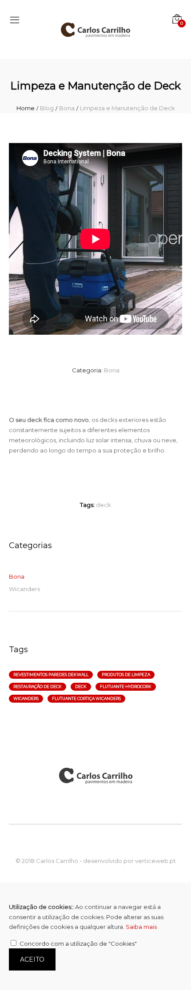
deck (103, 504)
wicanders (26, 698)
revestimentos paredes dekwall (50, 674)
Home (25, 108)
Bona (67, 108)
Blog (47, 108)
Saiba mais (141, 926)
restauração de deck (37, 686)
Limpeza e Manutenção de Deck (127, 108)
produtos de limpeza (126, 674)
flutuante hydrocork (125, 686)
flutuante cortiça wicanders (86, 698)
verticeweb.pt (155, 860)
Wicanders (24, 588)
